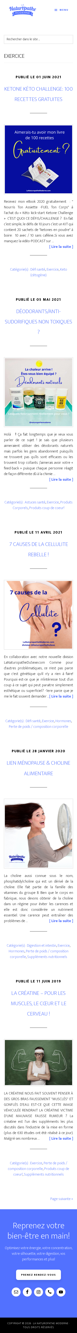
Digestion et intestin (41, 945)
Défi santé (37, 269)
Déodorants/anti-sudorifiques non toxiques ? (38, 322)
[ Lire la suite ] (61, 247)
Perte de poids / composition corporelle (38, 726)
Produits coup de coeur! (46, 508)
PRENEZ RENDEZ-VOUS (38, 1275)
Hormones (63, 721)
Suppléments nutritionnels (47, 957)
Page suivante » (61, 1199)
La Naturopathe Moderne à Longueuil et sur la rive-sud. (22, 10)
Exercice (53, 269)
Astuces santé (35, 502)
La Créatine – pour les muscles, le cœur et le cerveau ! (38, 1003)
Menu (64, 10)
